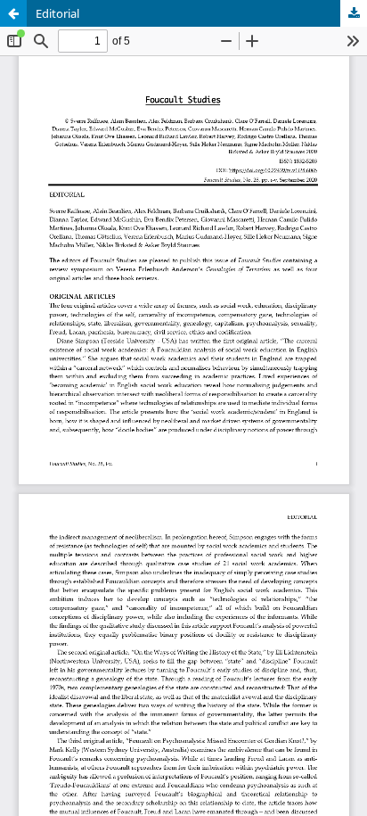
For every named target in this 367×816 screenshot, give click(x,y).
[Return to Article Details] (13, 13)
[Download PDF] (353, 13)
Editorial (57, 13)
